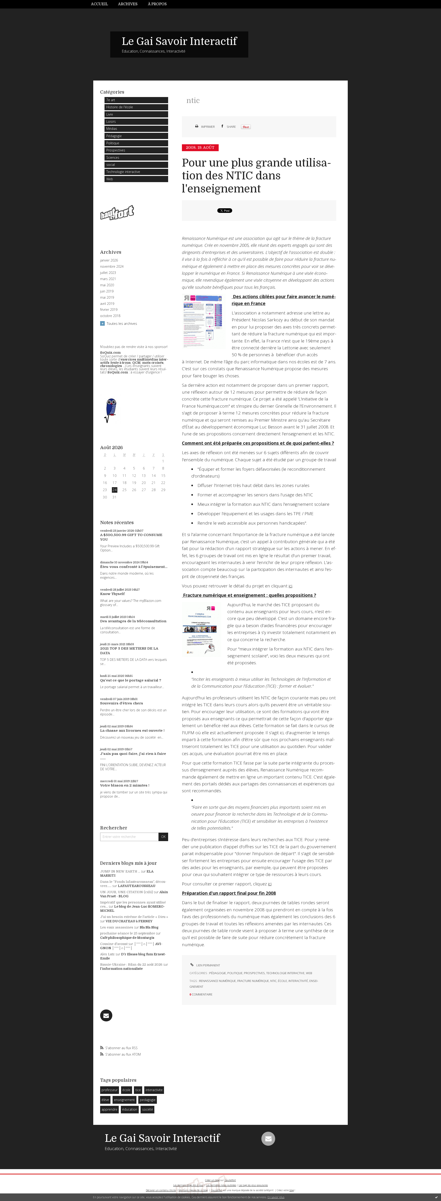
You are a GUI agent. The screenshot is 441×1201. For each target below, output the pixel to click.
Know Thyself (112, 594)
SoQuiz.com (110, 352)
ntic (273, 981)
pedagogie (147, 1100)
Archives (128, 4)
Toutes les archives (122, 323)
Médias (111, 128)
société (147, 1109)
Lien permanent (208, 965)
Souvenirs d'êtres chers (121, 703)
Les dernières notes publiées (221, 1185)
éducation (129, 1109)
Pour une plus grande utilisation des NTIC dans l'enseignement (256, 176)
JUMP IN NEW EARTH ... (120, 871)
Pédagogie (114, 136)
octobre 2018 (110, 316)
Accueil (99, 4)
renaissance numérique (217, 981)
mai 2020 (107, 285)
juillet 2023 (108, 273)
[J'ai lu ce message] (436, 1197)
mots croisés (153, 362)
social (110, 164)
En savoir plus (276, 1197)
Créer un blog (212, 1180)
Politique (112, 143)
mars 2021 (108, 279)
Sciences (112, 157)
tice (138, 1090)
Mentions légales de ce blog (193, 1190)
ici (290, 586)
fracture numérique (253, 981)
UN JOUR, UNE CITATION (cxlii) (126, 892)
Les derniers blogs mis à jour (188, 1185)
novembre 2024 (112, 266)
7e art (110, 100)
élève (105, 1100)
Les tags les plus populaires (253, 1185)
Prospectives (115, 150)
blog (291, 1190)
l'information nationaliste (121, 968)
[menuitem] (102, 4)
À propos (157, 4)
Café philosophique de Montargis (127, 938)
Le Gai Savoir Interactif (179, 41)
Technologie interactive (123, 172)
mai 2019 (107, 297)
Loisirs (111, 121)
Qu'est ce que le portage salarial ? (130, 680)
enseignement (124, 1100)
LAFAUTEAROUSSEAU (136, 886)
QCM (136, 362)
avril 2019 (107, 304)
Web (109, 179)
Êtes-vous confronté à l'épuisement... (133, 567)
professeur (110, 1090)
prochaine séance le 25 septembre (127, 933)
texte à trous (121, 362)
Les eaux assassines (116, 927)
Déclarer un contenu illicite (161, 1190)
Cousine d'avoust (113, 944)
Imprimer (208, 127)
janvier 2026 (109, 260)
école (126, 1090)
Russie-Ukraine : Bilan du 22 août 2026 (131, 964)
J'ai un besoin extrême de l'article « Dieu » (134, 917)
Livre (109, 114)
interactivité (298, 981)
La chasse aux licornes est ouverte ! (132, 730)
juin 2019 (106, 291)
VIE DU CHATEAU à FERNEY (129, 921)
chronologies (111, 366)
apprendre (109, 1109)
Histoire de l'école (119, 107)
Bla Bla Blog (149, 927)
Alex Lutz (107, 954)
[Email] (106, 1015)
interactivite (154, 1090)
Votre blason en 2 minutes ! (124, 785)
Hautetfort (230, 1180)
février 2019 (108, 310)
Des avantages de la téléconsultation (133, 621)
